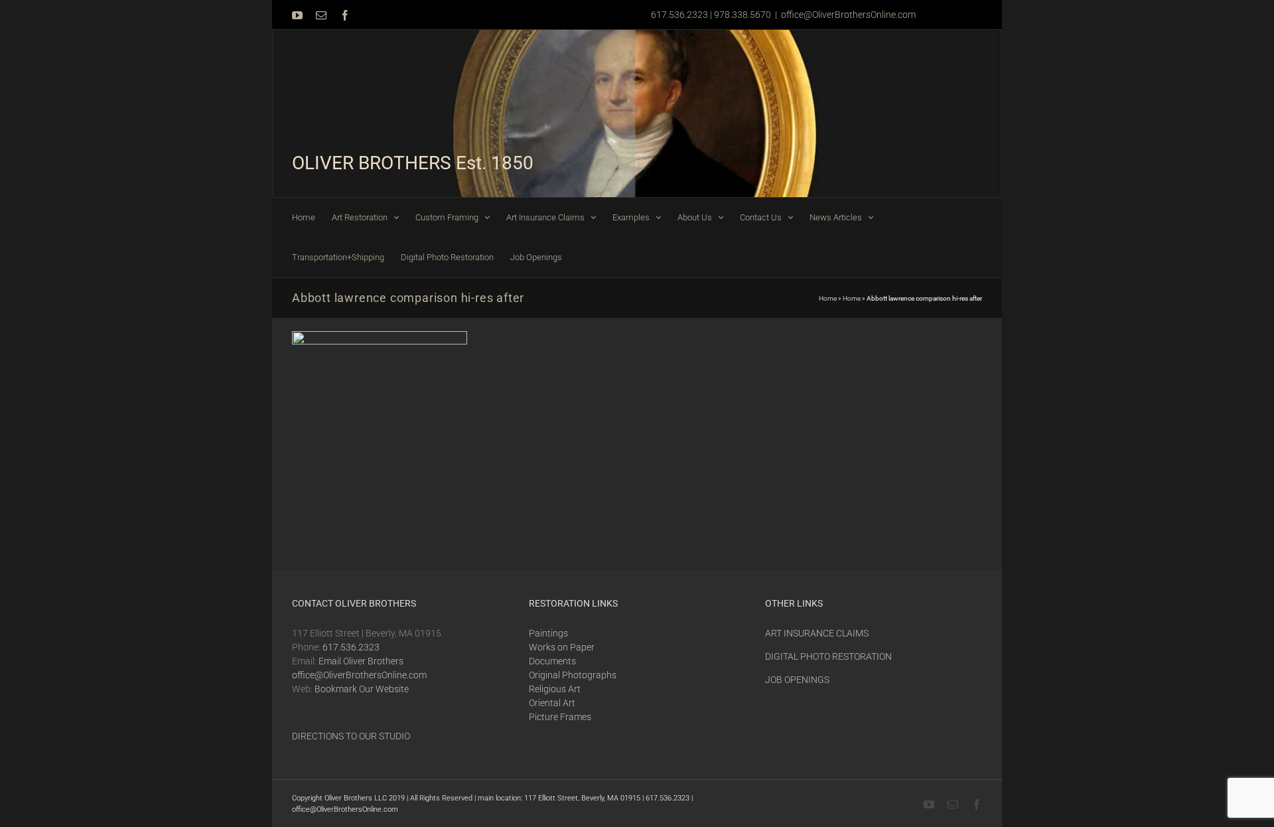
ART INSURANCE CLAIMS (817, 633)
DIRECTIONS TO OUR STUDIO (351, 736)
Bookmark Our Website (362, 689)
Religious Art (555, 689)
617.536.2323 (351, 647)
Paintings (548, 633)
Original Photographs (572, 675)
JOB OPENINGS (797, 679)
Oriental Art (552, 703)
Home (828, 298)
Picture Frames (560, 717)
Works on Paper (562, 647)
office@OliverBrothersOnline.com (848, 14)
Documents (552, 661)
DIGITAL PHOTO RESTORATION (828, 656)
